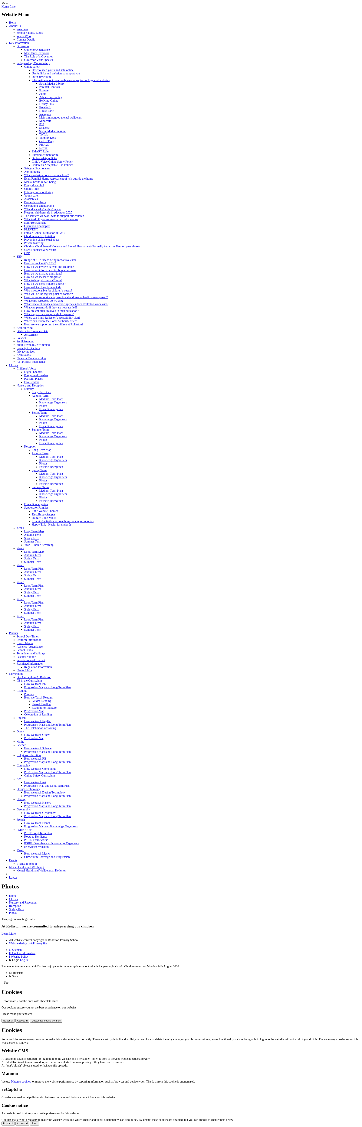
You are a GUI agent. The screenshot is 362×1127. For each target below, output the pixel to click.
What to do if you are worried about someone (51, 219)
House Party (46, 110)
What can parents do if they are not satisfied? (50, 307)
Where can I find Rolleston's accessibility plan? (52, 317)
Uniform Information (29, 639)
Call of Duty (46, 141)
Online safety (32, 66)
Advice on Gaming (50, 97)
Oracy (20, 731)
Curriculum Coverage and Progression (47, 856)
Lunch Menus (25, 643)
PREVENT (31, 229)
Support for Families (36, 507)
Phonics (29, 694)
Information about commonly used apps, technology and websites (71, 80)
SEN (19, 256)
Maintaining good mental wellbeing (60, 117)
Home (12, 22)
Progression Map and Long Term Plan (47, 785)
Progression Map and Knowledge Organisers (51, 826)
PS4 (41, 124)
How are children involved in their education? (51, 310)
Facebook (45, 107)
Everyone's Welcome (36, 846)
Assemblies (31, 198)
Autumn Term (40, 395)
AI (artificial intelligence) (31, 361)
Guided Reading (41, 700)
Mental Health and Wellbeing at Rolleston (41, 870)
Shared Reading (41, 704)
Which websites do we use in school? (46, 175)
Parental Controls (49, 87)
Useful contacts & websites (40, 249)
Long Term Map (41, 449)
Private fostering (34, 243)
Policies (21, 338)
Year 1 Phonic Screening (39, 544)
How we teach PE (35, 684)
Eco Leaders (31, 382)
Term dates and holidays (31, 653)
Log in (13, 877)
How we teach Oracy (37, 734)
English (21, 717)
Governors (23, 46)
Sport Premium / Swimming (33, 344)
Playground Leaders (36, 375)
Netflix (43, 148)
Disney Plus (46, 104)
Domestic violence (35, 202)
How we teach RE (35, 758)
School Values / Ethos (30, 32)
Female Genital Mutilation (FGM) (44, 232)
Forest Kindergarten (51, 409)
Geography (23, 809)
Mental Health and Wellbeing (26, 867)
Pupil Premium (25, 341)
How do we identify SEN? (40, 263)
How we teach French (37, 823)
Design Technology (28, 789)
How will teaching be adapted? (42, 287)
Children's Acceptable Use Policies (52, 165)
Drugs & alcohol (34, 185)
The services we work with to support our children (54, 215)
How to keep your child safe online (53, 70)
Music (20, 850)
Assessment (31, 334)
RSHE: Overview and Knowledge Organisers (51, 843)
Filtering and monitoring (38, 192)
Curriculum (16, 673)
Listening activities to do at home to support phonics (63, 521)
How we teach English (37, 721)
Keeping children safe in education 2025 (48, 212)
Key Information (19, 42)
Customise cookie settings (46, 1020)
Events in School (27, 863)
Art (19, 778)
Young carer (31, 195)
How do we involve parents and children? (49, 266)
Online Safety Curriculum (39, 775)
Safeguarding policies (37, 168)
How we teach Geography (40, 812)
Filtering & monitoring (45, 154)
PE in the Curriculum (29, 680)
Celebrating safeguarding (39, 205)
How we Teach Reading (38, 697)
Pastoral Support (26, 656)
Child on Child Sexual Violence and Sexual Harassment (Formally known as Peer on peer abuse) (82, 246)
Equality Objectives (28, 348)
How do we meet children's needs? (45, 283)
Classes (13, 365)
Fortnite (43, 90)
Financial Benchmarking (31, 358)
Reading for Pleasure (44, 707)
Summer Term (40, 429)
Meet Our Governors (36, 53)
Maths (20, 741)
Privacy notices (26, 351)
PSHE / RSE (24, 829)
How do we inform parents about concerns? (50, 270)
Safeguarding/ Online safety (33, 63)
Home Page (8, 6)
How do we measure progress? (42, 276)
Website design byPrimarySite (28, 943)
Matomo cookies (21, 1081)
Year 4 (20, 582)
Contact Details (26, 39)
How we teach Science (37, 748)
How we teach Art (35, 782)
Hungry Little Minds (44, 517)
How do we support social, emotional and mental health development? (66, 297)
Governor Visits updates (38, 59)
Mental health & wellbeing (40, 182)
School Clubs (25, 650)
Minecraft (45, 120)
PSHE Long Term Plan (38, 833)
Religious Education (29, 755)
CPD (27, 253)
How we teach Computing (40, 768)
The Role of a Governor (38, 56)
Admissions (24, 355)
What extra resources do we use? (43, 300)
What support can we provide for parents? (49, 314)
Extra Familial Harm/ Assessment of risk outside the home (58, 178)
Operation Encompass (37, 226)
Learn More (9, 933)
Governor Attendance (37, 49)
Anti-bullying (32, 171)
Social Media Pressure (52, 131)
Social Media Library (51, 83)
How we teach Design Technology (45, 792)
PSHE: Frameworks (36, 840)
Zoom (42, 93)
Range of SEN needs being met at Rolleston (50, 260)
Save (34, 1123)
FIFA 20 (44, 144)
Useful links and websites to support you (56, 73)
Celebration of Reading (38, 714)
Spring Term (39, 412)
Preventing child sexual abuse (41, 239)
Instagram (45, 114)
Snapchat (44, 127)
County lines (31, 188)
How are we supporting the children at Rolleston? (53, 324)
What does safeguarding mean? (42, 209)
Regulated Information (30, 663)
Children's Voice (26, 368)
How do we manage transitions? (43, 273)
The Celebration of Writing (40, 728)
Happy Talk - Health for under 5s (51, 524)
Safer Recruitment (35, 222)
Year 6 (20, 616)
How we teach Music (37, 853)
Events (13, 860)
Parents (13, 633)
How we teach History (37, 802)
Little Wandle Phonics (45, 511)
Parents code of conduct (31, 660)
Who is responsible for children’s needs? (48, 290)
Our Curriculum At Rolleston (34, 677)
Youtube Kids (47, 137)
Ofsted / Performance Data (32, 331)
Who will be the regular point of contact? (48, 293)
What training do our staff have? (43, 280)
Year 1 (20, 527)
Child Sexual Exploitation (39, 236)
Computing (23, 765)
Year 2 (20, 548)
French (21, 819)
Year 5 (20, 599)
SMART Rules (41, 151)
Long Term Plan (41, 392)
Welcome (22, 29)
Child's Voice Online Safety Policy (52, 161)
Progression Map (34, 711)
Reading (22, 690)
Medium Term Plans (51, 399)
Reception (30, 446)
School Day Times (28, 636)
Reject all (8, 1020)
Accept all (22, 1020)
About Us (15, 26)
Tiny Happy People (43, 514)
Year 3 (20, 565)
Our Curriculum (41, 76)
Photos (43, 405)
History (21, 799)
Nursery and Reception (30, 385)
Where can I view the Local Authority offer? (50, 321)
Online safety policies (44, 158)
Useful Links (24, 670)
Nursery (29, 388)
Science (21, 745)
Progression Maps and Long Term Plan (47, 687)
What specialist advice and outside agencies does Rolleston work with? (66, 304)
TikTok (43, 134)
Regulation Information (38, 667)
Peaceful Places (33, 378)
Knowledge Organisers (53, 402)
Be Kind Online (48, 100)
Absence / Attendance (30, 646)
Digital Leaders (33, 371)
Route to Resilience (35, 836)
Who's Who (24, 36)
